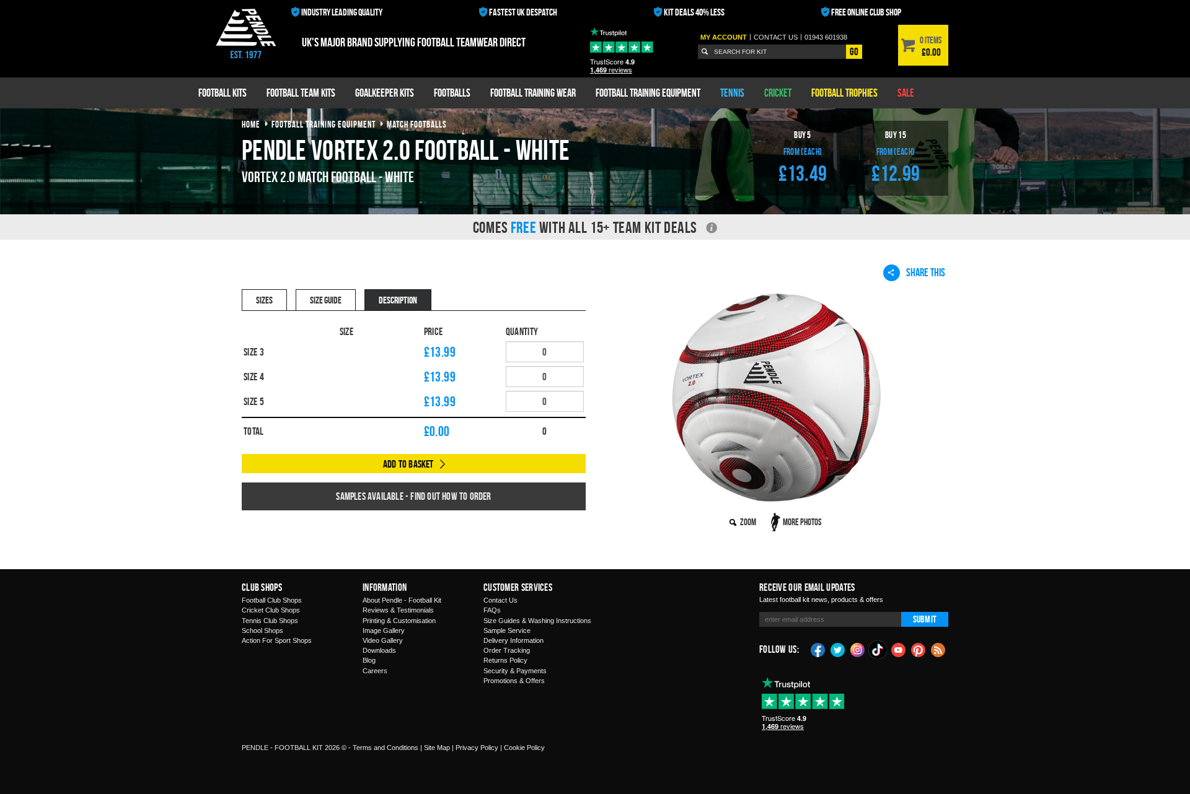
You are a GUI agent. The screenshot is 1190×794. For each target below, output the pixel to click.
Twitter (838, 649)
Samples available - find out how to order (413, 496)
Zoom (748, 521)
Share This (925, 272)
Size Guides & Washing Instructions (537, 620)
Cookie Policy (524, 747)
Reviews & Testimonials (398, 610)
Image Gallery (384, 630)
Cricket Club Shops (271, 610)
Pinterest (918, 649)
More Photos (802, 521)
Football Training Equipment (648, 92)
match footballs (417, 124)
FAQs (492, 610)
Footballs (452, 92)
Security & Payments (515, 670)
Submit (925, 619)
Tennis (732, 92)
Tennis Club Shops (270, 620)
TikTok (878, 649)
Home (251, 124)
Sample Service (507, 630)
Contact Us (500, 600)
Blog (369, 660)
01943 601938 (825, 37)
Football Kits (222, 92)
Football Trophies (844, 92)
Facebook (818, 649)
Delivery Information (513, 640)
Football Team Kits (301, 92)
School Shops (262, 630)
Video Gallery (383, 640)
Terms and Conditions (385, 747)
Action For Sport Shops (277, 640)
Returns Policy (505, 660)
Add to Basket (408, 463)
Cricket (777, 92)
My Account (723, 37)
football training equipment (323, 124)
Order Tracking (506, 650)
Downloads (379, 650)
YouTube (899, 649)
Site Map (437, 747)
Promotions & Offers (514, 680)
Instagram (858, 649)
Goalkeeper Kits (384, 92)
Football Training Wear (533, 92)
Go (854, 51)
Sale (905, 92)
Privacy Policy (477, 747)
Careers (375, 670)
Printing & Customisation (399, 620)
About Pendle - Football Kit (402, 600)
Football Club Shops (272, 600)
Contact (776, 37)
